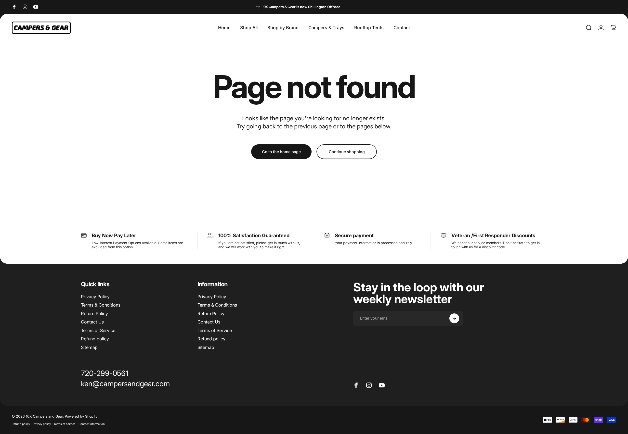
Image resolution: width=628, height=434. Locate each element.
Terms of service (65, 424)
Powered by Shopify (81, 416)
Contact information (91, 424)
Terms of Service (98, 330)
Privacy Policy (95, 296)
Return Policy (94, 313)
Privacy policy (42, 424)
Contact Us (92, 321)
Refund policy (95, 338)
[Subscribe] (454, 318)
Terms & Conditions (100, 305)
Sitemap (89, 347)
